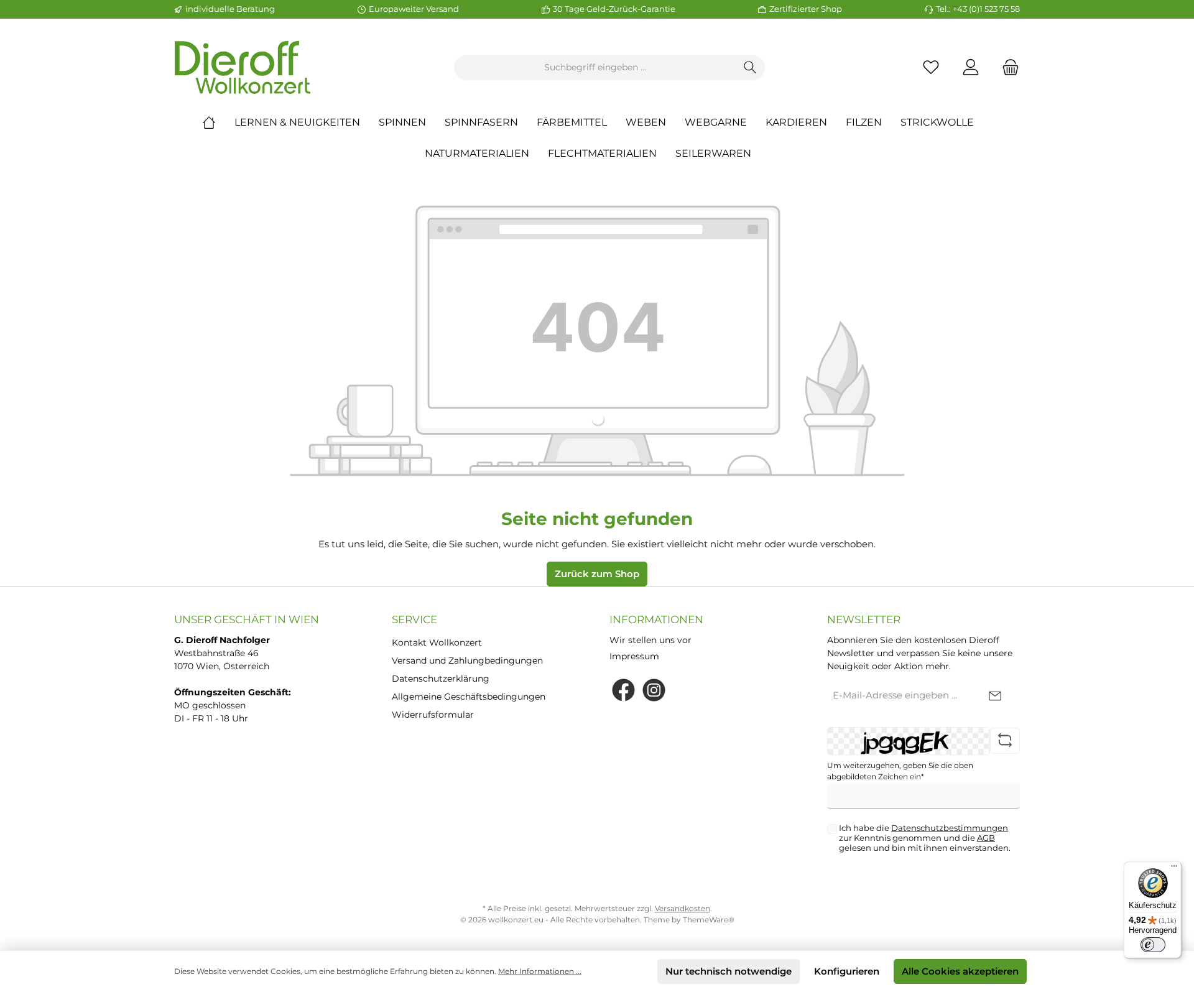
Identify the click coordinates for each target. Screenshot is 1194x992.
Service (414, 619)
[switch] (1153, 944)
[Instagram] (654, 690)
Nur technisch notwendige (728, 971)
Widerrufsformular (433, 714)
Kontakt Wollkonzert (437, 642)
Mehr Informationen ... (539, 971)
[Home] (218, 122)
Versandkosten (682, 908)
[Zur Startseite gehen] (242, 67)
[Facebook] (623, 690)
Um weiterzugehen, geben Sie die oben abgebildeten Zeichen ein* (900, 771)
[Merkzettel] (931, 67)
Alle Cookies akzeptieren (960, 971)
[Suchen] (750, 67)
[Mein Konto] (971, 67)
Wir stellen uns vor (650, 640)
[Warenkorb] (1007, 67)
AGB (986, 838)
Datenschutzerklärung (440, 678)
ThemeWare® (708, 919)
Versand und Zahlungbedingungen (467, 660)
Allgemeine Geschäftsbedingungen (468, 696)
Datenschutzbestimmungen (949, 828)
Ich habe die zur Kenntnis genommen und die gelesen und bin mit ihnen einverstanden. (925, 838)
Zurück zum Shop (597, 574)
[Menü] (1174, 868)
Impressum (634, 656)
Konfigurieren (846, 971)
